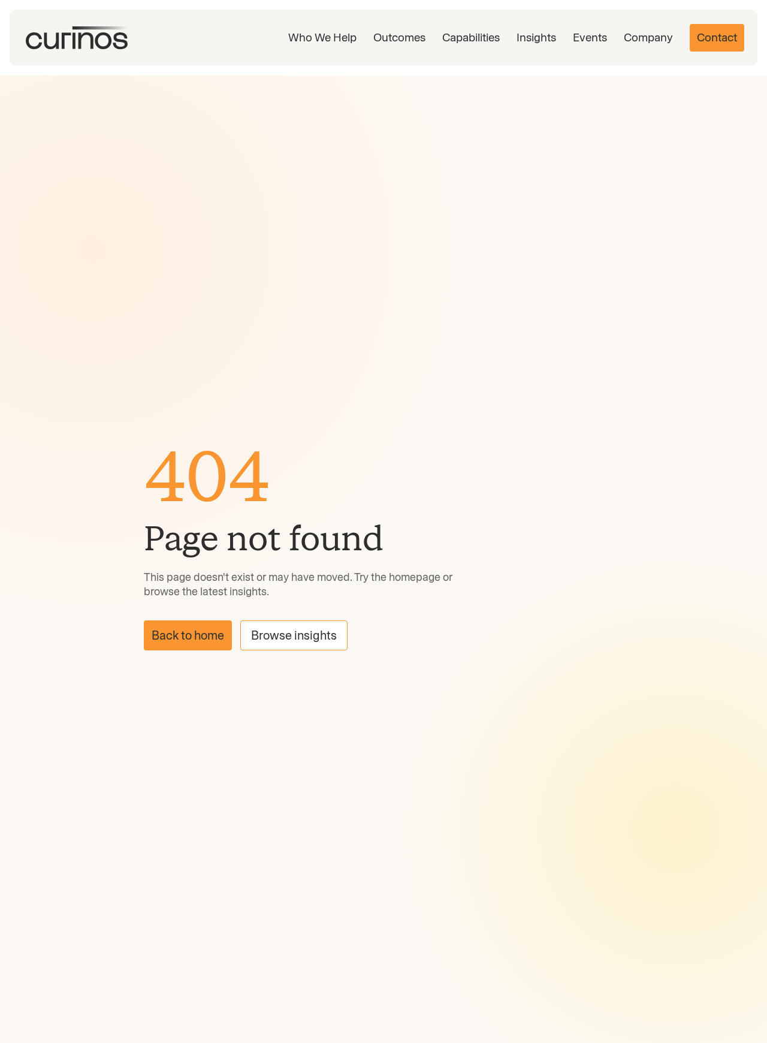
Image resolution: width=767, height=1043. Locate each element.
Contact (717, 37)
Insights (536, 37)
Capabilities (471, 37)
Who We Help (322, 37)
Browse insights (294, 635)
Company (648, 37)
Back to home (188, 635)
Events (590, 37)
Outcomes (399, 37)
